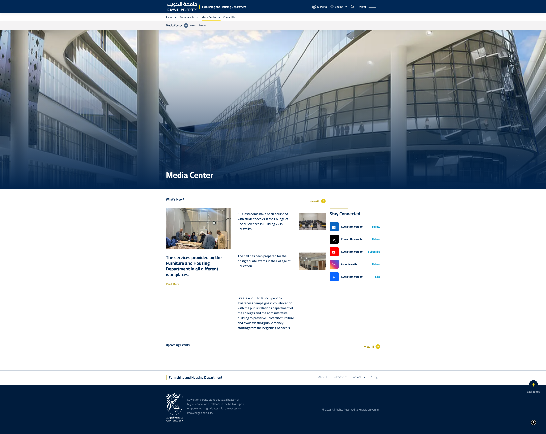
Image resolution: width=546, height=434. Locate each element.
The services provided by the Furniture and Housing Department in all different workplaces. (194, 266)
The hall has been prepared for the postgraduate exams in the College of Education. (264, 261)
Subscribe (374, 252)
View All (314, 201)
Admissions (340, 377)
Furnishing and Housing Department (224, 7)
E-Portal (322, 7)
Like (377, 277)
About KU (323, 377)
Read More (172, 284)
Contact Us (358, 377)
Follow (376, 227)
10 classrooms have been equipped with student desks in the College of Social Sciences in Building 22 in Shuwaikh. (263, 221)
